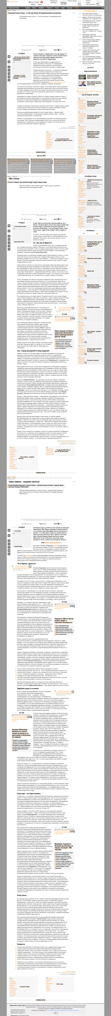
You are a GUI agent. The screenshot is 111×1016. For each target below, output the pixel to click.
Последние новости (90, 11)
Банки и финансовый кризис (53, 542)
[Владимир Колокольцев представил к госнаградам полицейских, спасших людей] (82, 206)
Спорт (63, 8)
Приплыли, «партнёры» (63, 3)
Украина (27, 8)
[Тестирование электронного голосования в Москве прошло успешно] (82, 117)
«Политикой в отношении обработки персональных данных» (63, 1010)
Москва (77, 8)
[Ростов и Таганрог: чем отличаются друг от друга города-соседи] (50, 984)
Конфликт (41, 8)
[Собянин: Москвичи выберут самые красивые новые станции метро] (82, 167)
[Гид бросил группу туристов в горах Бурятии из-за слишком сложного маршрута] (82, 244)
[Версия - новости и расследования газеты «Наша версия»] (17, 3)
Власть (34, 8)
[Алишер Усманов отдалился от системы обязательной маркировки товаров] (82, 271)
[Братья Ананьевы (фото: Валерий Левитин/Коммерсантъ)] (21, 567)
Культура (69, 8)
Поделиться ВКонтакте (9, 56)
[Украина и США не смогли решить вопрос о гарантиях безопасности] (64, 610)
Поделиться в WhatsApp (9, 70)
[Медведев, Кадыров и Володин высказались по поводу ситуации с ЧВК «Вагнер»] (64, 835)
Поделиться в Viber (9, 73)
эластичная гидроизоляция (57, 82)
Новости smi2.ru (11, 476)
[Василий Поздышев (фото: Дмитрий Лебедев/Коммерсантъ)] (64, 692)
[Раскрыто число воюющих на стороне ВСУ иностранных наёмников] (82, 350)
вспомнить (29, 555)
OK (55, 1013)
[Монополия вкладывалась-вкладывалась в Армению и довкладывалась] (82, 258)
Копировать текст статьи (9, 80)
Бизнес (57, 8)
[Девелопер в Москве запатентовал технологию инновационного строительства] (82, 103)
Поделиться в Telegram (9, 76)
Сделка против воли (19, 241)
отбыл (55, 545)
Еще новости (90, 67)
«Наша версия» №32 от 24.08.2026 (68, 441)
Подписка (33, 4)
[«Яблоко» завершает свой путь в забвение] (82, 360)
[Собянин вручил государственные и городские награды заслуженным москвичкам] (82, 152)
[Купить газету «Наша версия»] (30, 2)
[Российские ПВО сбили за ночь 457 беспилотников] (50, 451)
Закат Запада (80, 4)
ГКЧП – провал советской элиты (99, 6)
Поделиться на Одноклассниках (9, 67)
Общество (49, 8)
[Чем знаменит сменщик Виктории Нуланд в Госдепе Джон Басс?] (82, 221)
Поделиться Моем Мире (9, 61)
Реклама (40, 4)
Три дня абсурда (18, 546)
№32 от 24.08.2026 (35, 2)
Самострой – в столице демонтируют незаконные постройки (19, 77)
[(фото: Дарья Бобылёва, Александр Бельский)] (64, 308)
